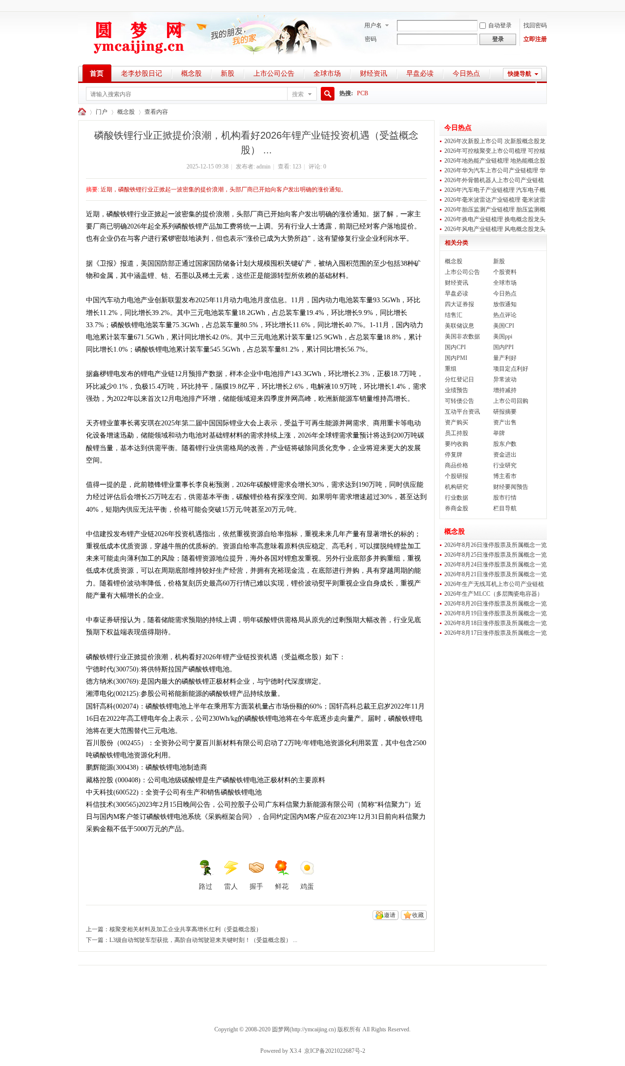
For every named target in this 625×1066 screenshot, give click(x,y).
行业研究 (505, 465)
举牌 (499, 433)
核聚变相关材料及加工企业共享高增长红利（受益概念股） (185, 929)
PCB (362, 93)
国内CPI (455, 347)
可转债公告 (459, 400)
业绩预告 (456, 390)
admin (263, 166)
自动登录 (500, 25)
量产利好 (505, 358)
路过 (205, 886)
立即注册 (535, 39)
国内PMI (456, 358)
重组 (451, 368)
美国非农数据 (462, 336)
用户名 (373, 25)
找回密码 (535, 25)
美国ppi (502, 336)
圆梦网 (82, 112)
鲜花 (282, 886)
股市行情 (505, 497)
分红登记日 (459, 379)
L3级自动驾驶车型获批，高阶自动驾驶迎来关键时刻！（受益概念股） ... (203, 940)
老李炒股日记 (141, 73)
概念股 (191, 73)
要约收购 (456, 443)
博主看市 (505, 476)
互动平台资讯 (462, 411)
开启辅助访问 (544, 6)
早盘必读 (420, 73)
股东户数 (505, 443)
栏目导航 (505, 508)
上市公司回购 (510, 400)
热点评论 (505, 315)
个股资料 (505, 272)
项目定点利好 (510, 368)
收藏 (418, 915)
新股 (227, 73)
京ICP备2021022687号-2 (334, 1050)
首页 (97, 73)
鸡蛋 (307, 886)
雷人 (231, 886)
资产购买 (456, 422)
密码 (370, 39)
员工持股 (456, 433)
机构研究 (456, 486)
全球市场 (327, 73)
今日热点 (466, 73)
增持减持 (505, 390)
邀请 (390, 915)
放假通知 (505, 304)
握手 (256, 886)
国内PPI (503, 347)
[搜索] (326, 94)
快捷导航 (519, 73)
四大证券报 (459, 304)
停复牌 (453, 454)
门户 (101, 111)
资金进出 (505, 454)
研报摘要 (505, 411)
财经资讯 (373, 73)
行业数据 (456, 497)
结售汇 (453, 315)
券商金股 (456, 508)
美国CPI (503, 325)
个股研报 (456, 476)
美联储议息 (459, 325)
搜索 (298, 94)
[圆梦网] (139, 58)
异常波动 (505, 379)
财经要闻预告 (510, 486)
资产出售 (505, 422)
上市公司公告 (273, 73)
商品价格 (456, 465)
